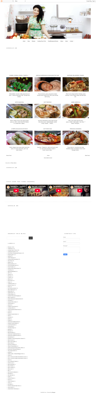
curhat (9, 311)
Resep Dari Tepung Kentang (14, 349)
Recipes (33, 41)
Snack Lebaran (11, 381)
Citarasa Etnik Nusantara (13, 259)
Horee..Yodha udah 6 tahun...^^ (19, 75)
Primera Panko (11, 378)
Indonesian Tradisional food (13, 333)
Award (9, 355)
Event (9, 312)
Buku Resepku (11, 332)
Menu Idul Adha (11, 364)
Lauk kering (10, 326)
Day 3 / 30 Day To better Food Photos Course (17, 358)
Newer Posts (8, 155)
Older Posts (87, 155)
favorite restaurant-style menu (14, 385)
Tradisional (10, 248)
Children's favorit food (12, 306)
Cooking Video (11, 308)
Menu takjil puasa (11, 289)
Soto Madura (19, 102)
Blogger (53, 392)
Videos (61, 41)
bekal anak (10, 291)
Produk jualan (11, 254)
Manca (9, 279)
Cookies (9, 277)
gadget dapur (10, 292)
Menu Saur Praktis (11, 341)
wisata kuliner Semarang (13, 388)
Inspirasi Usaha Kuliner (12, 314)
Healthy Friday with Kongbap (14, 295)
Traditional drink (11, 283)
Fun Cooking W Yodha (12, 361)
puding (9, 352)
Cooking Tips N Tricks (12, 250)
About (66, 41)
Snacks (9, 274)
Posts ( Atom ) (13, 162)
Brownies (10, 330)
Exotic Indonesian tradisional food (15, 298)
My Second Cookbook (12, 372)
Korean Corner (11, 285)
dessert (9, 305)
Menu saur (10, 369)
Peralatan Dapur (11, 327)
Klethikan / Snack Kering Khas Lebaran (16, 338)
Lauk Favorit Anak (11, 324)
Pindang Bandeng (75, 129)
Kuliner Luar (10, 362)
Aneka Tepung (11, 257)
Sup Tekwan (47, 102)
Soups (9, 382)
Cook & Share (11, 294)
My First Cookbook (11, 344)
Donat (9, 359)
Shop (29, 41)
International (10, 337)
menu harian (10, 387)
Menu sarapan (11, 367)
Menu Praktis (10, 365)
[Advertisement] (48, 61)
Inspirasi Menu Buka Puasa (13, 268)
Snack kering (10, 303)
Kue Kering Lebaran (12, 288)
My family (10, 373)
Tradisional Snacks (12, 251)
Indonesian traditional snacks (14, 335)
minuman (10, 317)
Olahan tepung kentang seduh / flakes (15, 347)
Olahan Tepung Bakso (12, 346)
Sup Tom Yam (47, 129)
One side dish (11, 375)
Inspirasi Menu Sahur (12, 301)
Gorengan (10, 300)
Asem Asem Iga (75, 102)
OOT (9, 272)
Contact (71, 41)
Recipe (9, 379)
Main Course (10, 340)
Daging (9, 320)
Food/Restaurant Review (53, 41)
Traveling (10, 269)
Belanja (9, 329)
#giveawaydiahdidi (12, 271)
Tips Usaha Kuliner (12, 350)
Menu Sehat (10, 343)
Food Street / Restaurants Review (15, 253)
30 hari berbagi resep (12, 265)
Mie (8, 370)
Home (24, 41)
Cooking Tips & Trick (41, 41)
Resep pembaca (11, 263)
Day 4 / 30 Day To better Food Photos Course (17, 356)
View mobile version (48, 157)
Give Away (10, 260)
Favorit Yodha (11, 266)
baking (9, 256)
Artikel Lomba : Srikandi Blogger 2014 (15, 353)
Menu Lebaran (11, 297)
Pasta (9, 376)
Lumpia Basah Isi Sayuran (19, 129)
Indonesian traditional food (13, 321)
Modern (9, 262)
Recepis (9, 276)
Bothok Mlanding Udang (75, 75)
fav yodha (10, 384)
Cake (9, 282)
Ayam (9, 318)
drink (9, 315)
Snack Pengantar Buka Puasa (14, 309)
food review (10, 280)
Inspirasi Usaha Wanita (12, 323)
